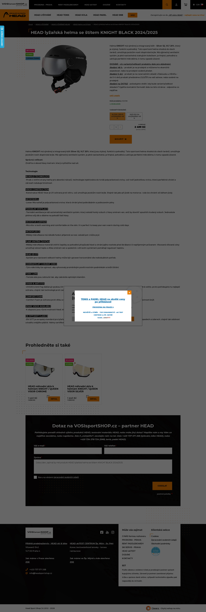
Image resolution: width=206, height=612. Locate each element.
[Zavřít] (129, 292)
